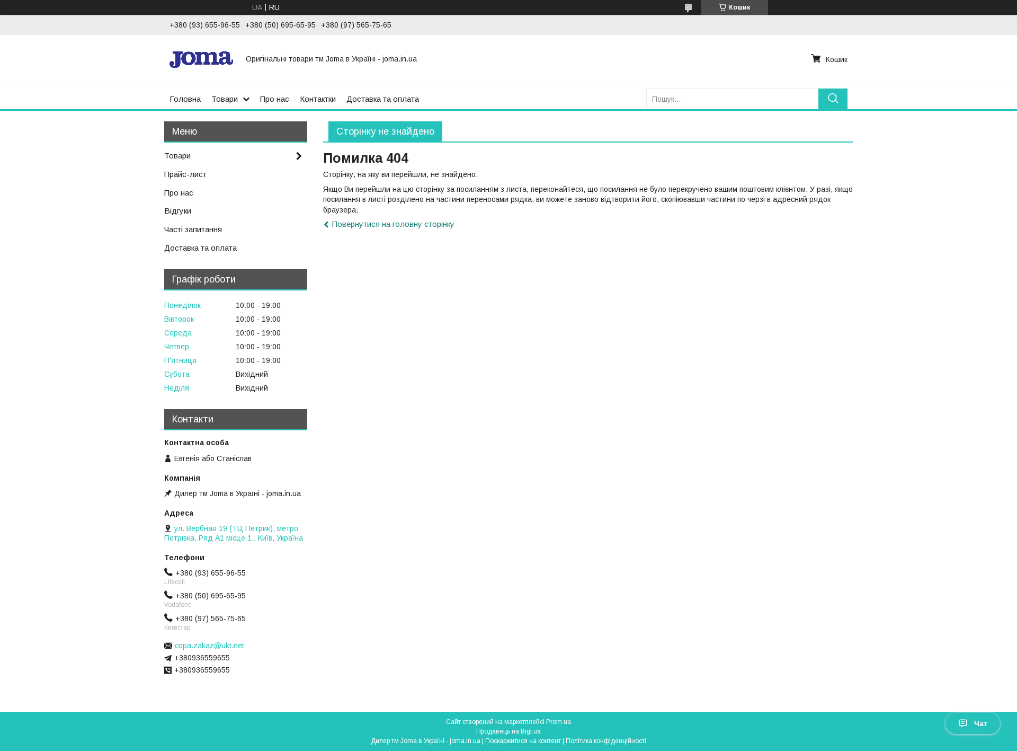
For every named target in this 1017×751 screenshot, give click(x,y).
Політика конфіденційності (606, 741)
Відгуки (177, 210)
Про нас (274, 98)
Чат (980, 723)
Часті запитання (193, 229)
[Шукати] (833, 99)
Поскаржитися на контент (523, 741)
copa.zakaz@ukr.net (209, 645)
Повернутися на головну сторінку (393, 223)
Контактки (318, 98)
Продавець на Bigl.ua (508, 731)
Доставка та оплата (382, 98)
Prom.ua (558, 722)
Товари (224, 98)
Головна (185, 98)
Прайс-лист (185, 174)
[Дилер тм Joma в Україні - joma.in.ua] (201, 59)
